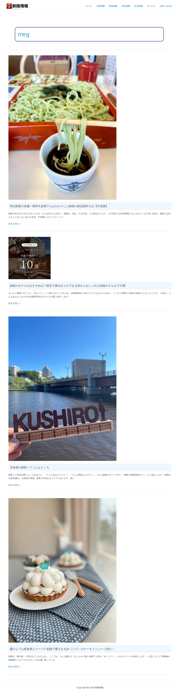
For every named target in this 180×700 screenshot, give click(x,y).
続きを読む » (14, 223)
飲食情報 (113, 6)
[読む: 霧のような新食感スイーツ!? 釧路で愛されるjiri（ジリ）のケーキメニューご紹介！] (62, 570)
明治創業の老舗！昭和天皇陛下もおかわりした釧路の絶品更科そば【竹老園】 (59, 206)
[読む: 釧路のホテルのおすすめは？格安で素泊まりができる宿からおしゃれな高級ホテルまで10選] (29, 257)
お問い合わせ (166, 6)
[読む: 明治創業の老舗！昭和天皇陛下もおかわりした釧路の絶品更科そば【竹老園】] (62, 127)
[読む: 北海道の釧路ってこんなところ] (62, 388)
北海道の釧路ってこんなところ (29, 467)
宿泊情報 (126, 6)
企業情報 (100, 6)
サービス (151, 6)
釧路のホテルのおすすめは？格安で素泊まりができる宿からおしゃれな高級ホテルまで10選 (67, 285)
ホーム (89, 6)
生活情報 (138, 6)
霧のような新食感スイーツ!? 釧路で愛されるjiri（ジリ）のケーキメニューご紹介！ (62, 649)
